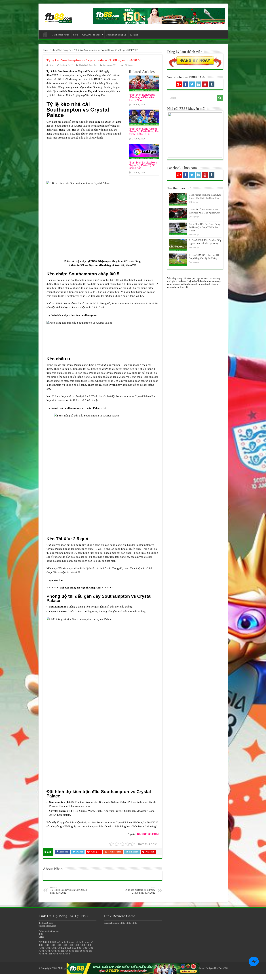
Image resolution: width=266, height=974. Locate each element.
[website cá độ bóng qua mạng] (159, 15)
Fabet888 (223, 968)
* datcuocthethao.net (49, 931)
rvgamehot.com (111, 922)
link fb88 (66, 947)
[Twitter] (192, 84)
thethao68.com (46, 922)
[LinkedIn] (198, 84)
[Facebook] (185, 84)
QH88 (41, 936)
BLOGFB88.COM (148, 834)
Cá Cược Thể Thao (91, 34)
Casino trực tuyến (60, 34)
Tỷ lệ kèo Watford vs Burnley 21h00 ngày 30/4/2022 (139, 890)
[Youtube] (205, 84)
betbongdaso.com (47, 925)
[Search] (220, 98)
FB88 (46, 945)
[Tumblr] (211, 84)
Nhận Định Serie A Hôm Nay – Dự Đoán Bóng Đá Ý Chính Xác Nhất (144, 131)
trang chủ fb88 (76, 942)
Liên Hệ (134, 34)
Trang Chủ (45, 34)
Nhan (52, 65)
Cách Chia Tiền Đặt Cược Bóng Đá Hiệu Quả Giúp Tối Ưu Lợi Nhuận (204, 227)
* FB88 (42, 942)
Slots (75, 34)
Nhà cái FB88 (63, 950)
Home (46, 50)
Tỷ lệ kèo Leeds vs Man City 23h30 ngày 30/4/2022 (68, 890)
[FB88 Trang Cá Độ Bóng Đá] (58, 16)
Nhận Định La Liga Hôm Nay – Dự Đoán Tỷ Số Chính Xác (143, 165)
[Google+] (179, 84)
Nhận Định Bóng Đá (116, 34)
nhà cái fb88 (62, 942)
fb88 (41, 934)
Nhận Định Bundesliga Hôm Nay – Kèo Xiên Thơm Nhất (142, 97)
